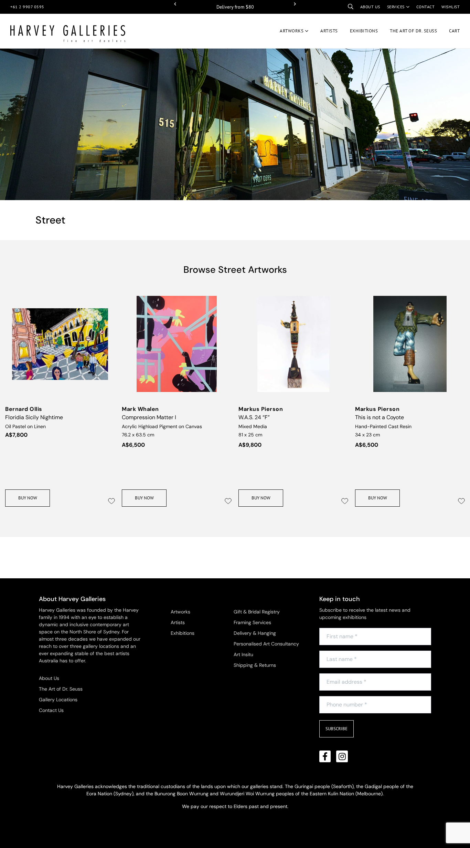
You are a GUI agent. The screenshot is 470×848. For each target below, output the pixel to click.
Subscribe (336, 729)
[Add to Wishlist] (111, 501)
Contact (425, 6)
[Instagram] (342, 756)
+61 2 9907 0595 (27, 6)
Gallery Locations (58, 699)
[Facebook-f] (325, 756)
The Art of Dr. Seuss (61, 689)
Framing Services (252, 622)
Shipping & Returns (255, 665)
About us (370, 6)
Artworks (291, 31)
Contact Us (51, 710)
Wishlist (450, 6)
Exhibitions (364, 31)
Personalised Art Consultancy (266, 644)
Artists (329, 31)
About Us (49, 678)
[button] (175, 4)
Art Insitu (243, 654)
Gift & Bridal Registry (257, 612)
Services (396, 6)
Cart (454, 31)
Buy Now (27, 498)
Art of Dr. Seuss (413, 31)
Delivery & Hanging (255, 633)
